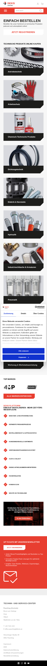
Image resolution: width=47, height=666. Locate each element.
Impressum (7, 644)
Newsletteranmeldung (11, 656)
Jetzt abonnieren (14, 547)
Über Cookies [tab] (38, 313)
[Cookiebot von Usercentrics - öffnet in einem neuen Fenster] (34, 307)
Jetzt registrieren (23, 32)
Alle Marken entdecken (19, 396)
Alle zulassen (23, 351)
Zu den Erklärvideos (23, 518)
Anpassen (22, 357)
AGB (5, 647)
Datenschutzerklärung (11, 650)
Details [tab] (23, 313)
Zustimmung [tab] (8, 313)
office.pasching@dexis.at (13, 629)
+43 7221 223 (10, 626)
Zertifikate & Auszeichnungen (13, 653)
